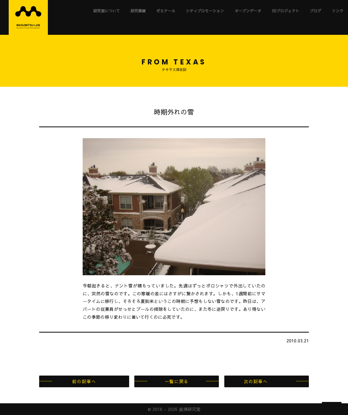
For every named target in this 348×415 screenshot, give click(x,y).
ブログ (315, 10)
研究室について (106, 10)
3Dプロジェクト (285, 10)
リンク (337, 10)
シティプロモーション (205, 10)
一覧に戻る (177, 381)
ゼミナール (165, 10)
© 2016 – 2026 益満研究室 (174, 409)
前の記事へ (84, 381)
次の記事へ (256, 381)
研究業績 (138, 10)
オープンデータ (248, 10)
